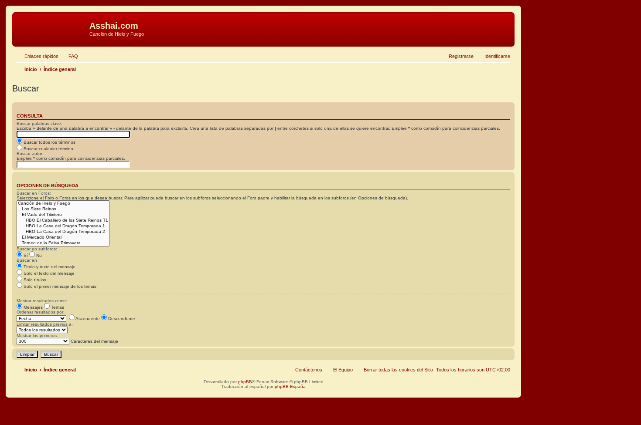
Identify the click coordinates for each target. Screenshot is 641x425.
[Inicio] (51, 28)
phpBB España (290, 386)
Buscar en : (28, 260)
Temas (57, 307)
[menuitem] (69, 56)
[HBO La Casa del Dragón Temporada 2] (63, 232)
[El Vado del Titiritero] (63, 215)
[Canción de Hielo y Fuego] (63, 203)
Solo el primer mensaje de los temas (59, 286)
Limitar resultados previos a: (45, 324)
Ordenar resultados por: (41, 312)
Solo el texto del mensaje (48, 273)
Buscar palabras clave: (39, 123)
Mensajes (32, 307)
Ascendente (87, 318)
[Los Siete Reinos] (63, 209)
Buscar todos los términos (48, 142)
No (38, 255)
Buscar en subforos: (37, 248)
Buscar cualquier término (47, 148)
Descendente (121, 318)
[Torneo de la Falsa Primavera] (63, 243)
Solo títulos (34, 279)
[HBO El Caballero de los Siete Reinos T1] (63, 220)
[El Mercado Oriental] (63, 237)
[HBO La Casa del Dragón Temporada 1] (63, 226)
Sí (25, 255)
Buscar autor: (30, 153)
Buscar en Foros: (34, 193)
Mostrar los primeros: (37, 335)
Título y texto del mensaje (48, 266)
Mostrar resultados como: (42, 300)
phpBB (245, 381)
